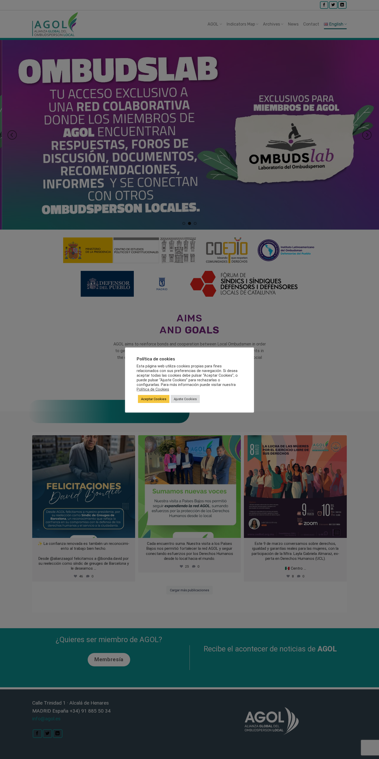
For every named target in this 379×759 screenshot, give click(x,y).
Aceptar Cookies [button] (153, 399)
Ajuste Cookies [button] (185, 399)
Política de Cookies (153, 389)
